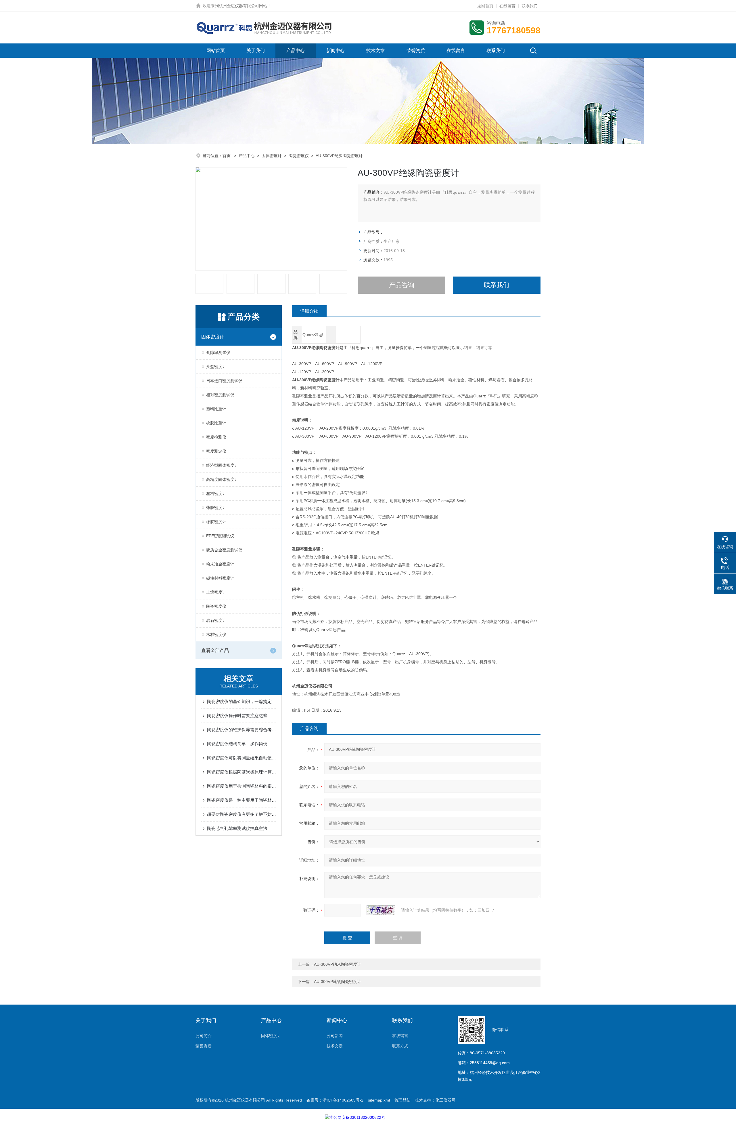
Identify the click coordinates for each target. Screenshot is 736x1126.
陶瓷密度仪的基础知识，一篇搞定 (239, 701)
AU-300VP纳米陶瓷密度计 (337, 964)
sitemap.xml (379, 1100)
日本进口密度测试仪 (224, 380)
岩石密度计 (216, 620)
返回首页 (485, 5)
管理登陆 (402, 1100)
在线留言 (507, 5)
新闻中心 (335, 50)
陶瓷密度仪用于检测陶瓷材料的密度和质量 (241, 786)
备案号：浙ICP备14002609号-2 (334, 1100)
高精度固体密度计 (222, 479)
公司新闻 (335, 1035)
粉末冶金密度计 (220, 564)
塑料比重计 (216, 409)
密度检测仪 (216, 437)
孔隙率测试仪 (218, 352)
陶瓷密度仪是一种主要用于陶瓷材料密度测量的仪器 (241, 800)
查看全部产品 (215, 650)
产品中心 (295, 50)
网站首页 (215, 50)
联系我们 (530, 5)
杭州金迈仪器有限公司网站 (243, 5)
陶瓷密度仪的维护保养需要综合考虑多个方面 (241, 729)
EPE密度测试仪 (220, 536)
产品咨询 (401, 285)
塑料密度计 (216, 493)
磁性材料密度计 (220, 578)
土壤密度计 (216, 592)
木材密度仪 (216, 634)
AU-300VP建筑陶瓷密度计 (337, 981)
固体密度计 (272, 155)
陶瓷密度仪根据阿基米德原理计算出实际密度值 (241, 771)
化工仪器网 (445, 1100)
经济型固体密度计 (222, 465)
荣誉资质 (416, 50)
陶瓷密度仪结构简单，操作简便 (237, 743)
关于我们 (255, 50)
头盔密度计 (216, 366)
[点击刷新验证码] (381, 910)
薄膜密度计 (216, 507)
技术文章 (375, 50)
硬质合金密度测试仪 (224, 550)
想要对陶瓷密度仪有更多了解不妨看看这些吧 (241, 814)
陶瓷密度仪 (299, 155)
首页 (227, 155)
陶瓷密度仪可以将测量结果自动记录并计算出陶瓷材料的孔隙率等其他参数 (241, 757)
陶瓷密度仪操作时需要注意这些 (237, 715)
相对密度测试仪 (220, 395)
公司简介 (203, 1035)
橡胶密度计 (216, 521)
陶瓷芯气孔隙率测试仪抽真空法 (237, 828)
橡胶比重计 (216, 423)
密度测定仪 (216, 451)
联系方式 (400, 1046)
